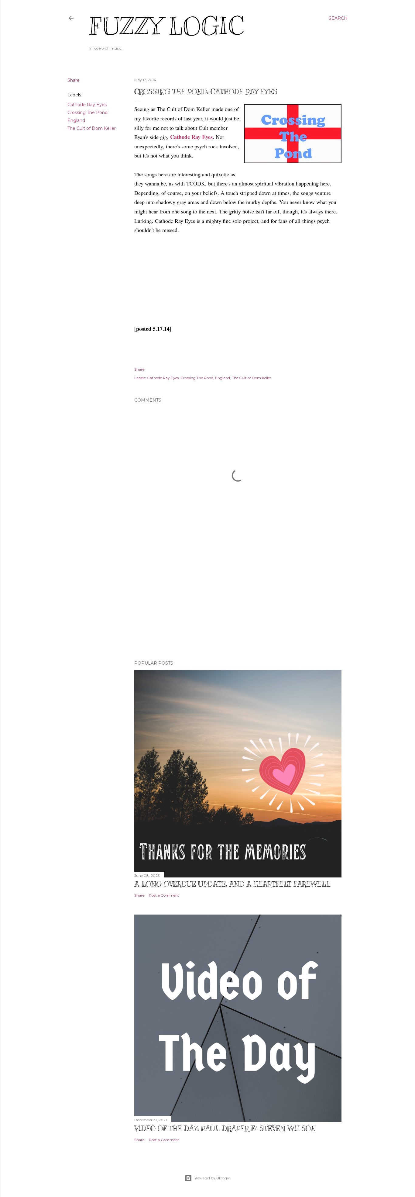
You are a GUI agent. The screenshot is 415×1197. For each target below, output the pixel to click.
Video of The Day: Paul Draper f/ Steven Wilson (225, 1128)
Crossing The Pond (87, 112)
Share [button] (73, 80)
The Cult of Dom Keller (91, 128)
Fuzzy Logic (166, 26)
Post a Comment (164, 895)
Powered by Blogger (212, 1178)
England (76, 120)
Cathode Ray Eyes (87, 104)
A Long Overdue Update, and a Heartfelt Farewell (232, 883)
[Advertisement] (237, 602)
